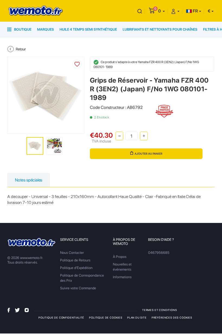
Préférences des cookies (172, 317)
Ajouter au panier (148, 153)
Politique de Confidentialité (61, 317)
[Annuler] (139, 11)
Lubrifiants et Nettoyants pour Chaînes (160, 29)
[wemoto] (31, 242)
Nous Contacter (72, 253)
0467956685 (158, 253)
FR (195, 11)
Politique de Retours (75, 260)
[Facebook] (8, 310)
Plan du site (137, 317)
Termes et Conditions (159, 310)
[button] (161, 11)
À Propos (119, 257)
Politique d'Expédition (76, 268)
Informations (122, 277)
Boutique (22, 29)
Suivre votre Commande (78, 288)
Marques (45, 29)
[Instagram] (27, 310)
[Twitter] (17, 310)
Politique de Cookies (105, 317)
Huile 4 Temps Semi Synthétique (88, 29)
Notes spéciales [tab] (28, 180)
